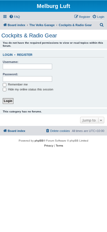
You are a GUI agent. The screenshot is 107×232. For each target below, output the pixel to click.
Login (8, 54)
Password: (10, 74)
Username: (10, 61)
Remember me (17, 84)
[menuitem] (14, 16)
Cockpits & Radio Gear (29, 35)
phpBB (39, 140)
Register (24, 54)
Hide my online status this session (30, 89)
